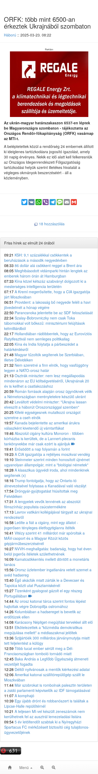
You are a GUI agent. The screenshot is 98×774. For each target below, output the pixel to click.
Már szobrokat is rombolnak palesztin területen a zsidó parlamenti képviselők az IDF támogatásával (48, 687)
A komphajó (19, 695)
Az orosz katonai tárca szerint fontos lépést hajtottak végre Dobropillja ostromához (45, 604)
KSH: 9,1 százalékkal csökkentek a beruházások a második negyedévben (38, 257)
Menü (24, 767)
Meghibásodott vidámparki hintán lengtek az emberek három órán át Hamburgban (46, 273)
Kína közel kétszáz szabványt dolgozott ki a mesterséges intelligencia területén (45, 284)
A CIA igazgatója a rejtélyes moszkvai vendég (47, 454)
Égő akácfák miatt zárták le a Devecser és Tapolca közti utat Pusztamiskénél (44, 583)
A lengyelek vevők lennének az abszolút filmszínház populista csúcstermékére (42, 504)
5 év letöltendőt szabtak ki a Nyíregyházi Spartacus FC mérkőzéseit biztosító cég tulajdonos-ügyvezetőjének (46, 727)
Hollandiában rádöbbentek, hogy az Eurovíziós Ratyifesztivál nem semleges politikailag (48, 336)
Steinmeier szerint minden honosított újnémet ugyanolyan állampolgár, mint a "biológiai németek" (47, 462)
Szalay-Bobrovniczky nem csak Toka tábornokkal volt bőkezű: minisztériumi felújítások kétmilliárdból (44, 323)
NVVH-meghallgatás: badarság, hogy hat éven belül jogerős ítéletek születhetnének (47, 551)
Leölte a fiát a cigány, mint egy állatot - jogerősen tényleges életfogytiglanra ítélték (41, 525)
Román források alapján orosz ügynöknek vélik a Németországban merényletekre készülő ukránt (48, 394)
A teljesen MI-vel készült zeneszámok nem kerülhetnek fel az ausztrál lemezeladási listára (44, 714)
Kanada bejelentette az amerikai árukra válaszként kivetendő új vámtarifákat (42, 425)
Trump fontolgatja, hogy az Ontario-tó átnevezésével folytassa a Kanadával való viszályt (45, 483)
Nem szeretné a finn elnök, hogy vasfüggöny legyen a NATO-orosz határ (46, 367)
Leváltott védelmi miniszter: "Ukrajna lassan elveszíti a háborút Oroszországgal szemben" (45, 404)
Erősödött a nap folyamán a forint (37, 449)
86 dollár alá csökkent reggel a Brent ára (43, 265)
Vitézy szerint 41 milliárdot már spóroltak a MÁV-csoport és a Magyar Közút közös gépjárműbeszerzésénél (44, 538)
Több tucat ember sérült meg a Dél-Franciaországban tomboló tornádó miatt (38, 651)
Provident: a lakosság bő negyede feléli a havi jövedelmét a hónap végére (47, 305)
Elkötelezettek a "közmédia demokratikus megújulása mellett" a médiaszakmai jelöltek (43, 630)
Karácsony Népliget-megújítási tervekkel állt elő (48, 622)
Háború (10, 35)
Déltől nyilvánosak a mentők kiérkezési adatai (47, 669)
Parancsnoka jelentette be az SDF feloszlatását (48, 312)
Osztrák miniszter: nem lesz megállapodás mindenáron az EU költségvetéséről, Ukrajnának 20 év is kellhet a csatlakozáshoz (46, 381)
